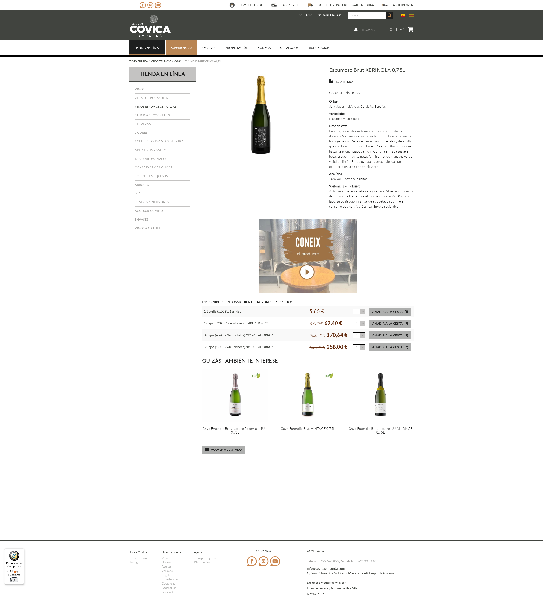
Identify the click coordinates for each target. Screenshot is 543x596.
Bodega (134, 562)
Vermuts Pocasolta (151, 98)
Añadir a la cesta (387, 311)
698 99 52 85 (367, 561)
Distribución (202, 562)
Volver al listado (226, 449)
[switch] (14, 579)
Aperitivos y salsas (151, 150)
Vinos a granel (147, 228)
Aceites (166, 566)
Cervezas (143, 124)
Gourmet (167, 592)
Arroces (142, 184)
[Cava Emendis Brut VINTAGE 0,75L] (308, 395)
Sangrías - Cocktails (152, 115)
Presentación (138, 558)
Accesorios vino (149, 211)
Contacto (305, 15)
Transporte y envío (206, 558)
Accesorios (169, 587)
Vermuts (167, 570)
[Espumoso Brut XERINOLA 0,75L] (261, 114)
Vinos (139, 89)
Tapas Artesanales (150, 158)
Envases (141, 219)
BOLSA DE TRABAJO (329, 15)
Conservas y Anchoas (153, 167)
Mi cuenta (368, 29)
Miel (138, 193)
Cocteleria (168, 583)
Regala (166, 575)
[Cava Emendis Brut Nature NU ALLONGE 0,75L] (380, 395)
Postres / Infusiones (152, 202)
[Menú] (21, 550)
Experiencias (170, 579)
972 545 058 (330, 561)
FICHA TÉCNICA (343, 82)
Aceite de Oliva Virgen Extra (159, 141)
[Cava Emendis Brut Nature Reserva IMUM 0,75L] (235, 395)
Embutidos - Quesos (151, 176)
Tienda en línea (138, 61)
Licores (141, 132)
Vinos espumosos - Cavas (166, 61)
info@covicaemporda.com (326, 568)
